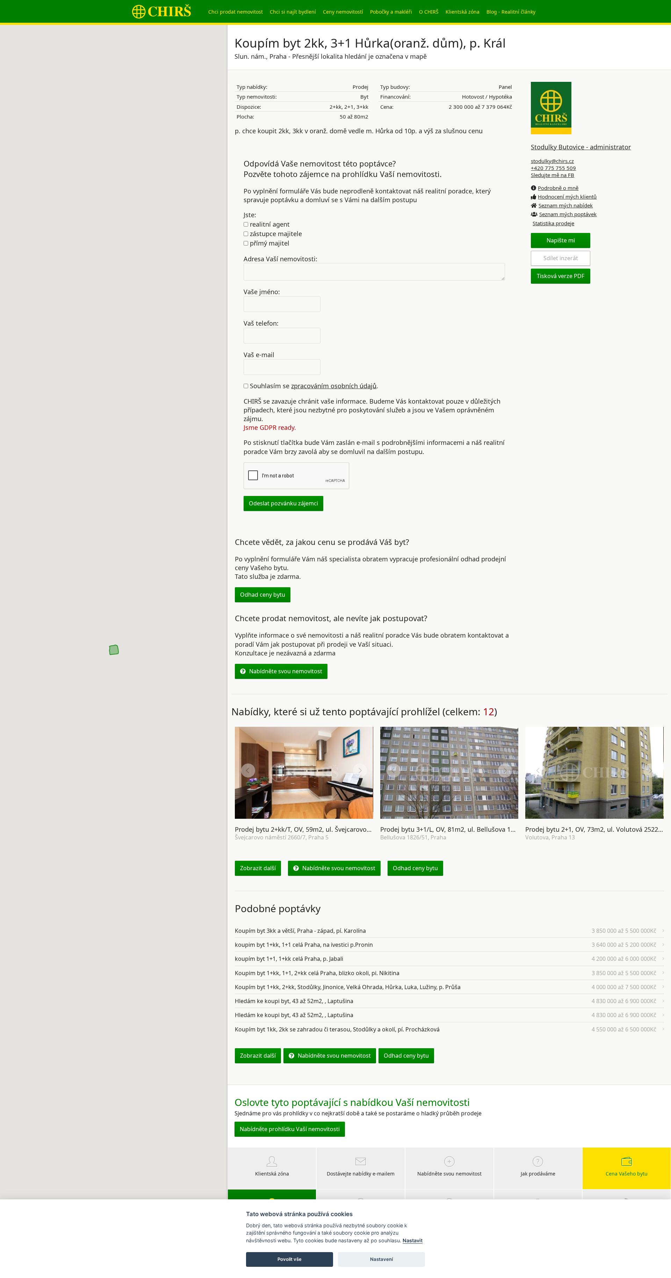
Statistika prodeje (553, 223)
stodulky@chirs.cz (552, 160)
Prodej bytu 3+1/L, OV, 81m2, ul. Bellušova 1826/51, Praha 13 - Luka (479, 829)
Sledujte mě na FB (552, 174)
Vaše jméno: (262, 291)
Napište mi (561, 240)
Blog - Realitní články (510, 11)
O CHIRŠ (429, 11)
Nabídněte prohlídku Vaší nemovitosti (290, 1129)
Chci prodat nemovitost (235, 11)
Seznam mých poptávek (568, 214)
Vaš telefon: (261, 323)
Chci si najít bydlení (293, 11)
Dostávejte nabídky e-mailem (361, 1173)
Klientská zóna (462, 11)
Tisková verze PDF (560, 276)
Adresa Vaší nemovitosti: (280, 258)
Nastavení (381, 1259)
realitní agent (269, 224)
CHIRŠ (161, 11)
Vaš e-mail (259, 354)
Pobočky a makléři (391, 11)
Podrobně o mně (558, 187)
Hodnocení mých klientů (567, 196)
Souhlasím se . (313, 386)
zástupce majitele (275, 233)
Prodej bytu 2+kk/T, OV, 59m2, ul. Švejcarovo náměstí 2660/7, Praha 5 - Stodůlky (353, 829)
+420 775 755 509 (553, 167)
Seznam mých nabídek (566, 205)
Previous (248, 771)
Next (360, 771)
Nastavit (413, 1240)
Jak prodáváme (538, 1173)
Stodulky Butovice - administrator (581, 147)
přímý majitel (268, 243)
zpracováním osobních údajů (333, 386)
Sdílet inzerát (560, 258)
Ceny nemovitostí (343, 11)
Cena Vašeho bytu (627, 1173)
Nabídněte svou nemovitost (285, 671)
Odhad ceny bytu (262, 594)
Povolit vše (289, 1259)
